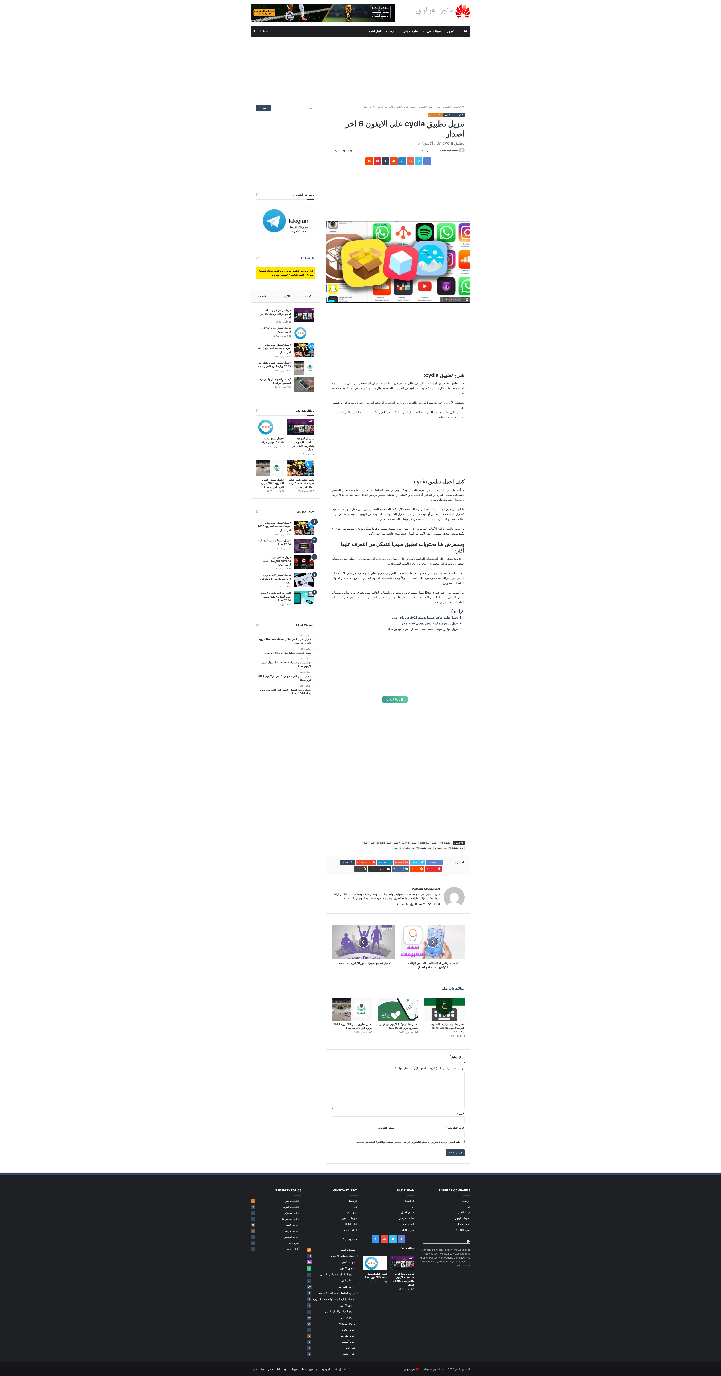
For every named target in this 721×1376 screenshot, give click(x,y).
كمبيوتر (451, 31)
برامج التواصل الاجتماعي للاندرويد (337, 1292)
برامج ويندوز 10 (346, 1323)
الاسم (461, 1113)
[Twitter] (393, 1239)
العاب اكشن (348, 1329)
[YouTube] (384, 1239)
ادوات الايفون (348, 1262)
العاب (465, 31)
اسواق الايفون (347, 1268)
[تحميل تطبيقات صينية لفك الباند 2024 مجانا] (304, 546)
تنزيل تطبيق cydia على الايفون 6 (449, 848)
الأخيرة (309, 296)
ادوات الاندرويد (347, 1286)
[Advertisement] (360, 67)
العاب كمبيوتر (348, 1341)
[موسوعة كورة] (323, 12)
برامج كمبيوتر (348, 1317)
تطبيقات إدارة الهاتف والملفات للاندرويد (334, 1299)
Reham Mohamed (448, 150)
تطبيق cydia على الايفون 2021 (377, 842)
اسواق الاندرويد (347, 1305)
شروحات (390, 31)
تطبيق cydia (445, 842)
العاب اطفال (463, 1224)
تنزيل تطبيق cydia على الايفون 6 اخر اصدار (412, 848)
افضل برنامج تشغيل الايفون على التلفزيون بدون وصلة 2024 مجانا (276, 596)
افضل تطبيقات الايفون (421, 106)
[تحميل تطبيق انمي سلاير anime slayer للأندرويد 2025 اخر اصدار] (304, 350)
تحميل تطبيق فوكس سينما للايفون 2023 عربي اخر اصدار (424, 617)
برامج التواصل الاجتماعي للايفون (337, 1274)
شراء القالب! (463, 1229)
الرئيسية (457, 106)
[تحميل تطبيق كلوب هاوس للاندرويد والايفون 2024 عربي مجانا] (304, 580)
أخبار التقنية (375, 31)
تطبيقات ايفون (410, 31)
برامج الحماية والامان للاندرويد (339, 1311)
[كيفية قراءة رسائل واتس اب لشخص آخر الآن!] (304, 384)
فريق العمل (463, 1212)
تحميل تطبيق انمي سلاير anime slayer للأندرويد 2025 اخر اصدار (274, 348)
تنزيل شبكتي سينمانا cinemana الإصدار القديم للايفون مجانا (422, 629)
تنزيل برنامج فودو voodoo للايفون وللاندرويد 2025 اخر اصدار (276, 313)
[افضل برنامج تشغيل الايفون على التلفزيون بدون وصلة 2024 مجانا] (304, 598)
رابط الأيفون (393, 699)
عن (468, 1206)
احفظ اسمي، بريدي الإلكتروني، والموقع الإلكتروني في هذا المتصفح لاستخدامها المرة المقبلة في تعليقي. (409, 1141)
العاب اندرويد (348, 1335)
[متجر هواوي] (443, 11)
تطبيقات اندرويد (433, 31)
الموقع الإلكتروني (386, 1127)
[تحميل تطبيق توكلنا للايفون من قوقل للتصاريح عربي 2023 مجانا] (398, 1009)
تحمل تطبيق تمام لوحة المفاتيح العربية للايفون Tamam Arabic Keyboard (447, 1028)
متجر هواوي (409, 1369)
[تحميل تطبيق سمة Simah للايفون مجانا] (304, 333)
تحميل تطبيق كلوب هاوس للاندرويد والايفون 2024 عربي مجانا (275, 578)
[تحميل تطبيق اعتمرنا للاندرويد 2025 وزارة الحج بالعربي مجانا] (352, 1009)
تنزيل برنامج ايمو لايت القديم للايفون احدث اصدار (430, 623)
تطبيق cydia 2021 (428, 842)
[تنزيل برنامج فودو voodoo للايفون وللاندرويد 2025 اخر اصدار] (304, 315)
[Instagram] (375, 1239)
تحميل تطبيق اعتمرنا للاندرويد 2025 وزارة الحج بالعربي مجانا (272, 483)
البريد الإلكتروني (455, 1127)
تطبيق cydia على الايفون (405, 842)
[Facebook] (401, 1239)
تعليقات (262, 296)
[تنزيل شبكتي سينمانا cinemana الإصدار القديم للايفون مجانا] (304, 562)
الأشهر (286, 296)
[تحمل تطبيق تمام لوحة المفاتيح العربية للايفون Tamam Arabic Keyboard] (444, 1009)
